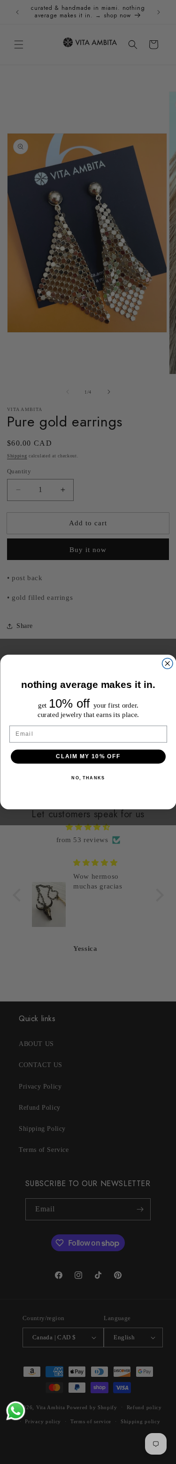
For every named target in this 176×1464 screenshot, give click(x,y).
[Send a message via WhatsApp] (16, 1411)
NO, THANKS (88, 777)
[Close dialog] (167, 663)
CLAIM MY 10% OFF (88, 756)
